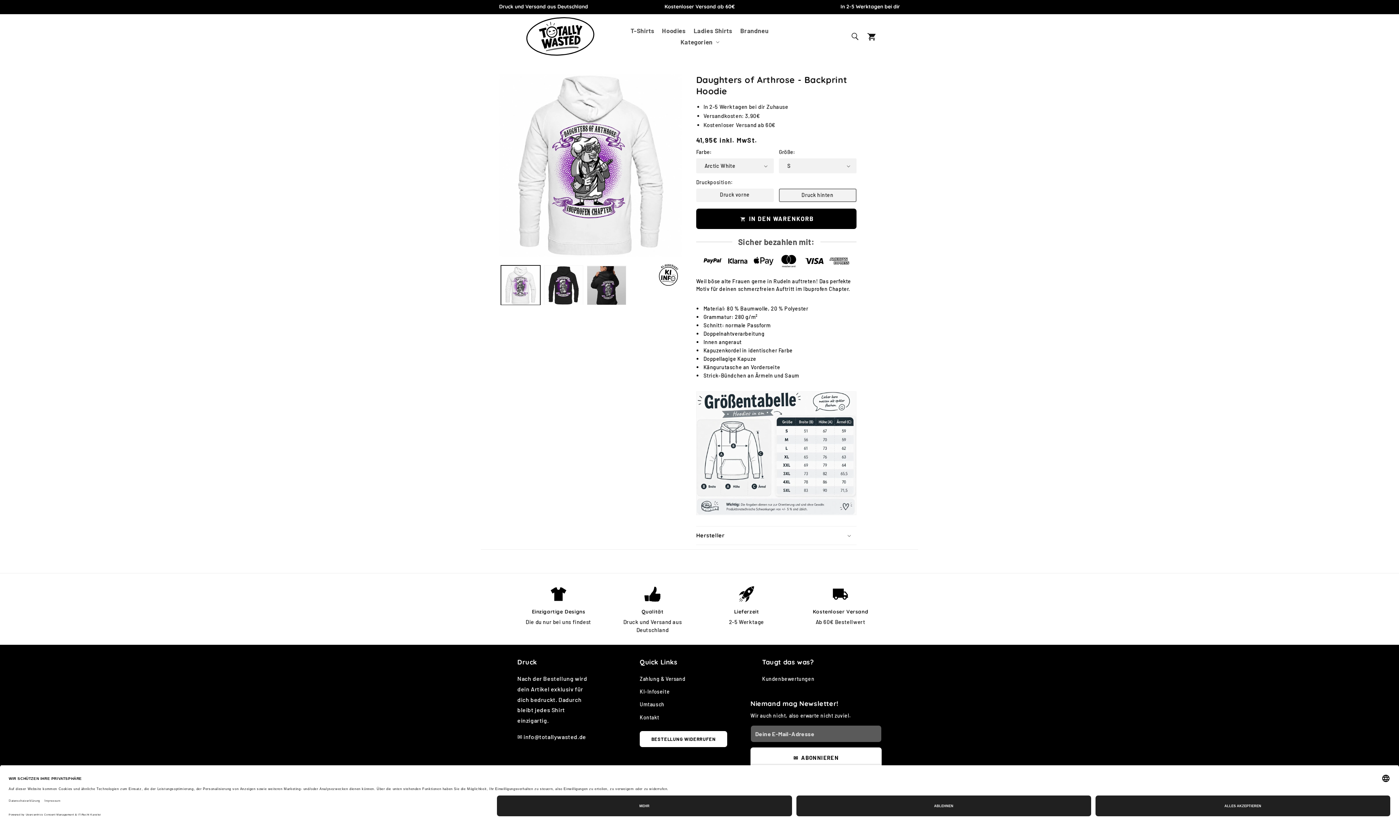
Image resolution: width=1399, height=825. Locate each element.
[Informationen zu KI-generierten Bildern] (668, 275)
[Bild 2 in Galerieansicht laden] (563, 285)
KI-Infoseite (655, 692)
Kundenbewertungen (788, 679)
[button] (699, 42)
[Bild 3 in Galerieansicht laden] (606, 285)
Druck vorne (735, 195)
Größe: (787, 152)
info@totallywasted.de (555, 737)
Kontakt (649, 717)
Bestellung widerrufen (683, 739)
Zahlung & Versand (662, 679)
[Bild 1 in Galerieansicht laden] (520, 285)
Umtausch (652, 705)
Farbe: (704, 152)
